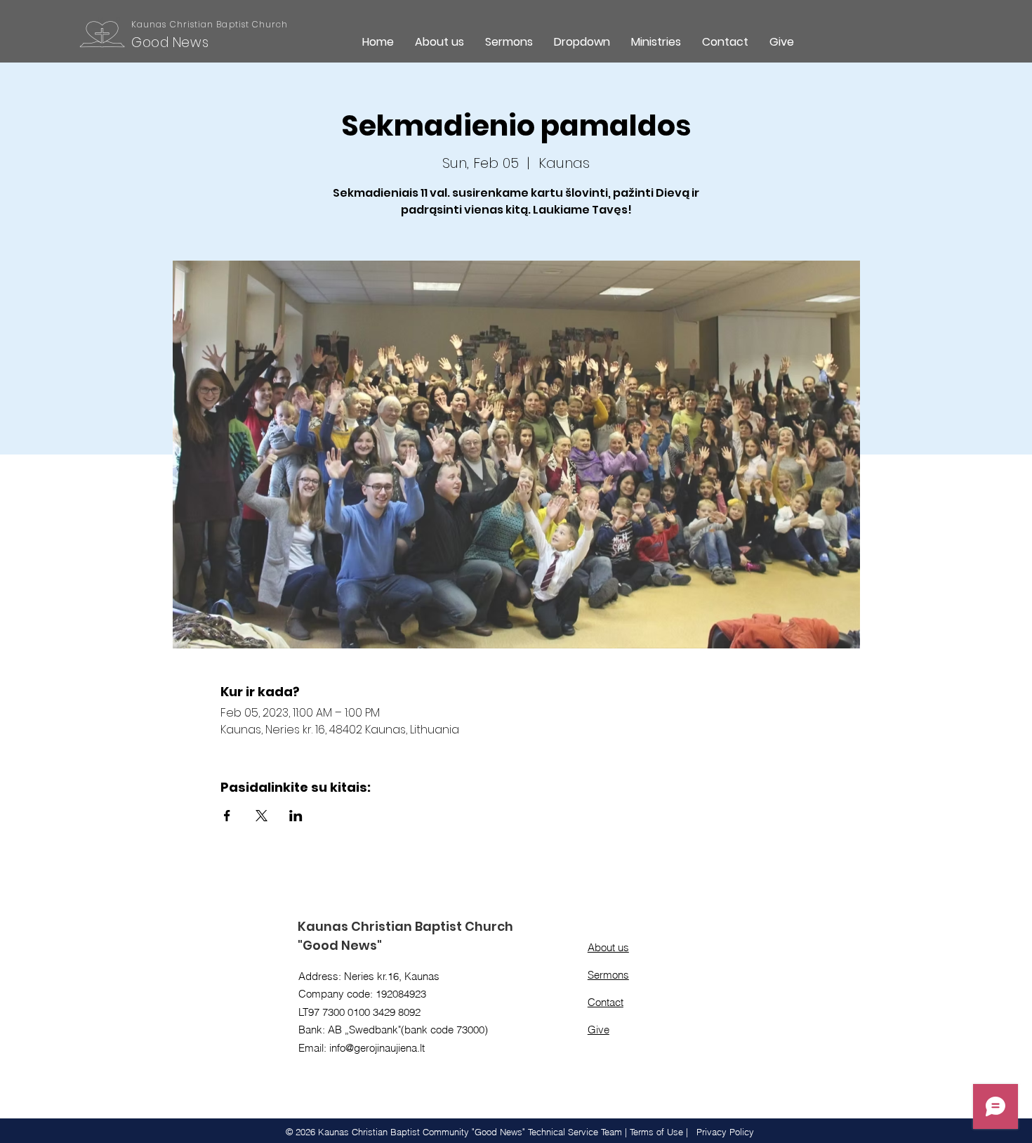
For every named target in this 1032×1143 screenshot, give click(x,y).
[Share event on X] (261, 815)
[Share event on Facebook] (227, 815)
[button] (582, 42)
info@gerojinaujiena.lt (377, 1047)
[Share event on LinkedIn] (296, 815)
